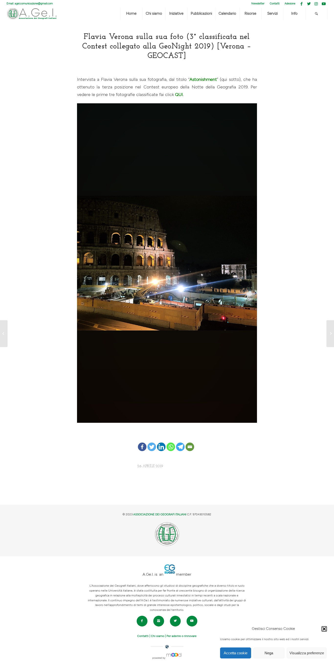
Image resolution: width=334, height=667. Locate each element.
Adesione (290, 3)
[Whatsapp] (171, 443)
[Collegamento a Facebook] (301, 3)
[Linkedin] (161, 443)
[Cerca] (316, 14)
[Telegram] (180, 443)
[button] (324, 628)
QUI (179, 94)
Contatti (274, 3)
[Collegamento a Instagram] (316, 3)
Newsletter (258, 3)
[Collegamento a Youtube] (323, 3)
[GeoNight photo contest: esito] (4, 333)
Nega (269, 653)
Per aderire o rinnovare (182, 636)
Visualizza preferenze (306, 653)
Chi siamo (157, 636)
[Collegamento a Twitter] (308, 3)
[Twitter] (151, 443)
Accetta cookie (235, 653)
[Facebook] (142, 443)
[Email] (190, 443)
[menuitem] (258, 3)
